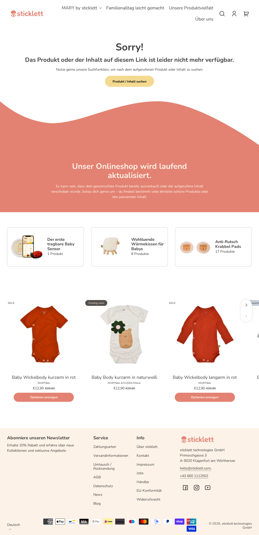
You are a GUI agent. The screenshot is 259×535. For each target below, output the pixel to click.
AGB (97, 477)
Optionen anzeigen (44, 397)
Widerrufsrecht (148, 499)
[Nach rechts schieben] (246, 305)
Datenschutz (103, 486)
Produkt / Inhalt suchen (129, 81)
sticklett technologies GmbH (237, 525)
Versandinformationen (110, 455)
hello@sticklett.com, (195, 468)
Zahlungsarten (104, 446)
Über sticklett (147, 446)
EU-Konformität (149, 490)
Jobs (140, 473)
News (97, 494)
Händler (143, 482)
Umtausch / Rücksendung (104, 466)
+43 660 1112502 (194, 475)
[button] (222, 13)
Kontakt (143, 455)
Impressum (145, 464)
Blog (97, 503)
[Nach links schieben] (246, 316)
